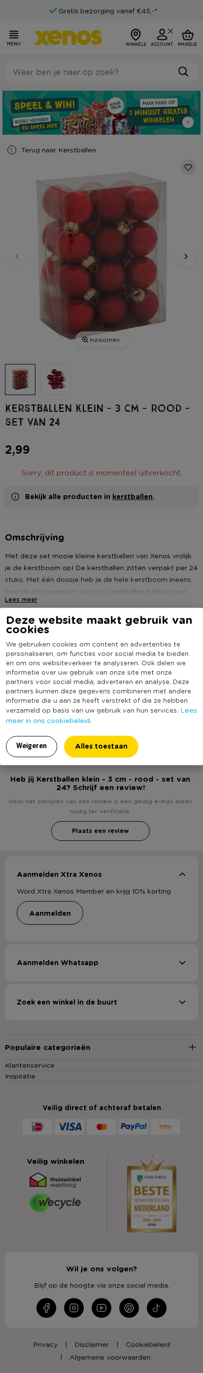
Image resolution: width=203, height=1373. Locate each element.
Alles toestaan (101, 746)
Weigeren (31, 746)
